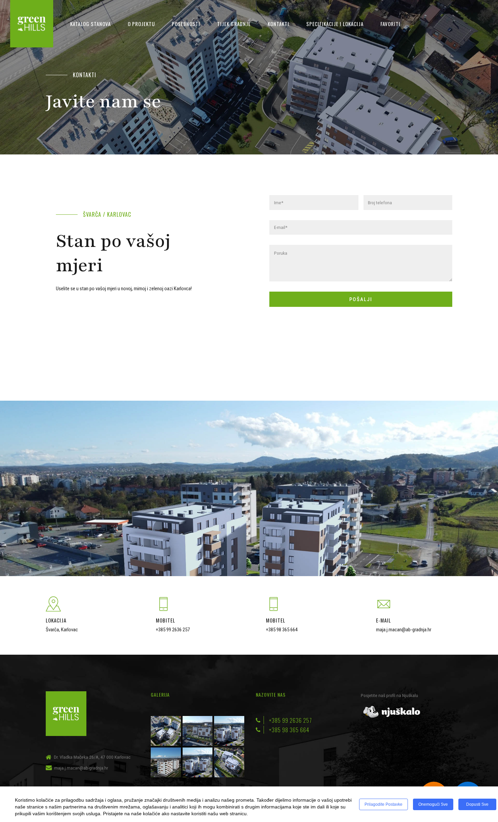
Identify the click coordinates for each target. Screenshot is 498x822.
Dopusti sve (477, 804)
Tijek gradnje (234, 23)
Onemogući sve (433, 804)
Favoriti (390, 23)
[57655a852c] (391, 712)
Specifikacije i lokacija (335, 23)
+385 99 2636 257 (173, 630)
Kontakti (278, 23)
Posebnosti (186, 23)
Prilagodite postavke (383, 804)
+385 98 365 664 (281, 630)
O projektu (141, 23)
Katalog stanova (90, 23)
